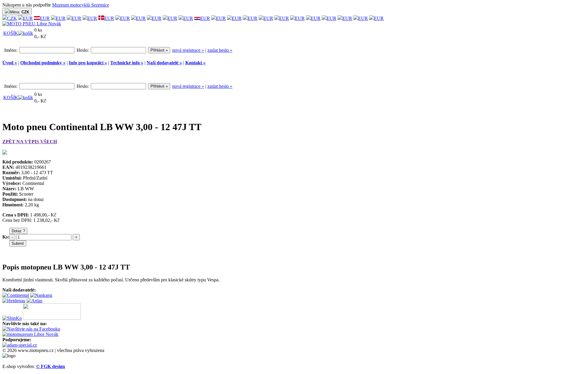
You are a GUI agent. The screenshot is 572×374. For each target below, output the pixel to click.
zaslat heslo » (219, 50)
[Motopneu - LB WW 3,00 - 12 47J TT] (4, 152)
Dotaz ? (18, 231)
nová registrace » (188, 50)
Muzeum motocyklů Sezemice (80, 4)
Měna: (19, 12)
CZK (12, 18)
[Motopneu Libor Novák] (31, 23)
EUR (28, 18)
